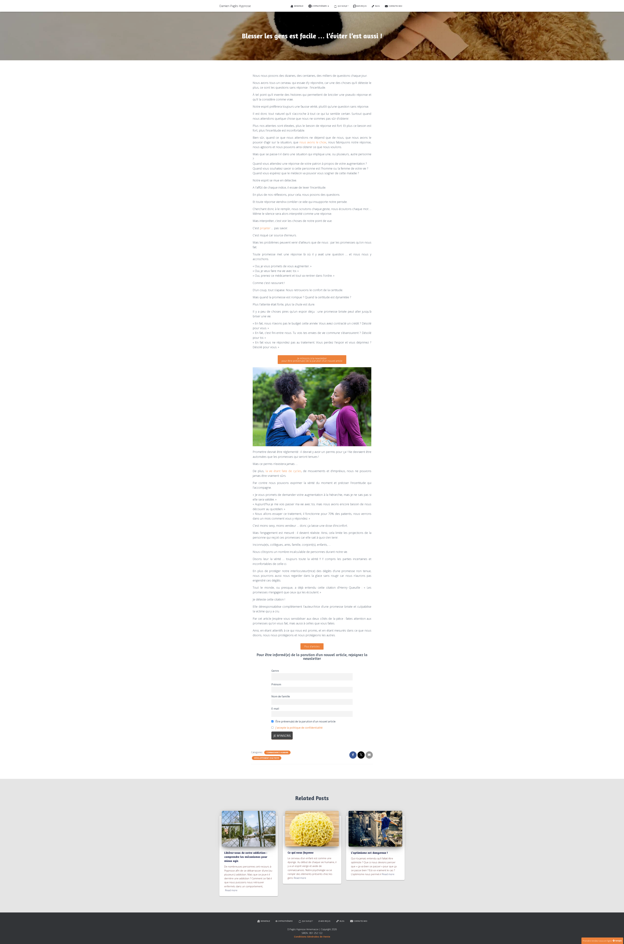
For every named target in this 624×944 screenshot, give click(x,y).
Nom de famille (280, 696)
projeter (265, 228)
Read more (231, 890)
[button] (328, 6)
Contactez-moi (395, 6)
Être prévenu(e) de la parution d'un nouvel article (305, 721)
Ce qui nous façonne (300, 852)
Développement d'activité (266, 758)
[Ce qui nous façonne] (312, 828)
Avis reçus (361, 6)
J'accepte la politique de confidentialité (299, 727)
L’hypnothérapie (319, 6)
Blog (377, 6)
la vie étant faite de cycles (283, 471)
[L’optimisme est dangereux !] (375, 828)
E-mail (275, 708)
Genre (275, 671)
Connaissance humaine (277, 752)
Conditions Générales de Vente (312, 936)
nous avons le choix (312, 142)
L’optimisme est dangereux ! (369, 852)
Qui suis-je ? (343, 6)
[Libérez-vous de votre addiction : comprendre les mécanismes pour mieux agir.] (248, 828)
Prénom (276, 684)
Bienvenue (298, 6)
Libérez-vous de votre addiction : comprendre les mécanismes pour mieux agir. (245, 857)
